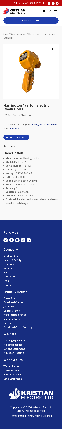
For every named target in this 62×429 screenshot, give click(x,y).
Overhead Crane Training (17, 327)
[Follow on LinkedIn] (57, 3)
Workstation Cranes (14, 314)
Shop (5, 33)
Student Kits (10, 256)
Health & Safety (12, 260)
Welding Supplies (12, 344)
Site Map (47, 415)
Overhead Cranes (13, 302)
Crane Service (11, 370)
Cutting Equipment (14, 348)
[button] (53, 49)
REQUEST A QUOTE (16, 137)
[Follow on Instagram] (53, 3)
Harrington (37, 124)
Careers (7, 285)
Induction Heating (13, 352)
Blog (5, 272)
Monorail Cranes (12, 319)
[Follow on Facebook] (49, 3)
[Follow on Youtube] (17, 240)
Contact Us (31, 20)
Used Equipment (18, 33)
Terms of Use (17, 415)
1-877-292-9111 (35, 3)
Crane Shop (9, 298)
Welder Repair (11, 366)
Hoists (7, 323)
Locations (8, 264)
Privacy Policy (34, 415)
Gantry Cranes (11, 310)
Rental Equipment (13, 374)
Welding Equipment (14, 340)
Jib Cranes (8, 306)
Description (9, 146)
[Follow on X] (23, 240)
